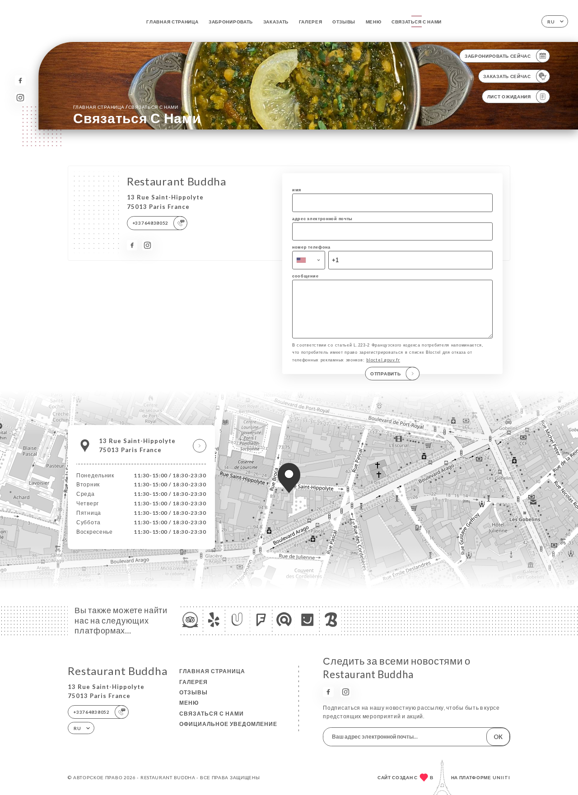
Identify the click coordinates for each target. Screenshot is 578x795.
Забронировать (231, 21)
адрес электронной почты (322, 218)
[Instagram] (20, 97)
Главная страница (172, 21)
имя (296, 189)
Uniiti (501, 777)
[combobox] (308, 260)
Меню (374, 21)
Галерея (310, 21)
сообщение (305, 275)
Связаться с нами (417, 21)
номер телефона (311, 247)
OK (498, 736)
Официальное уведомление (228, 724)
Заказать (276, 21)
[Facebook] (20, 80)
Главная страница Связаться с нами (125, 107)
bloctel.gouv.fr (383, 359)
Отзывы (343, 21)
